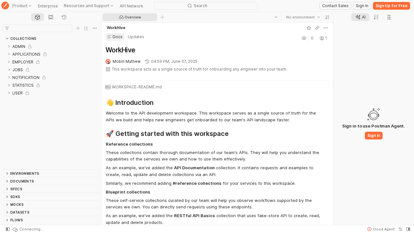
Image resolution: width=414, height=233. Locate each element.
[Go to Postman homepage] (5, 6)
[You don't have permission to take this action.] (162, 17)
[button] (327, 17)
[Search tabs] (276, 17)
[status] (27, 229)
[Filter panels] (7, 28)
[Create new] (78, 28)
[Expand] (9, 46)
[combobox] (303, 17)
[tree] (51, 105)
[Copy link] (317, 28)
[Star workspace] (309, 28)
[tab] (37, 17)
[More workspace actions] (325, 28)
